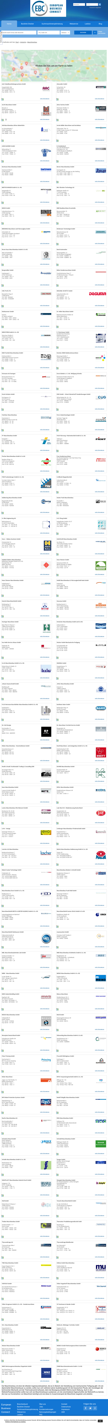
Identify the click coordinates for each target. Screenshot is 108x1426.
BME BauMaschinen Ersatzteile (66, 208)
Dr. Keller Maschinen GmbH (65, 311)
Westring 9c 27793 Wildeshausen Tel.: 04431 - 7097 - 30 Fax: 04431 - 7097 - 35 (63, 1227)
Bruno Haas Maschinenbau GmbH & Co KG (15, 249)
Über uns (42, 1404)
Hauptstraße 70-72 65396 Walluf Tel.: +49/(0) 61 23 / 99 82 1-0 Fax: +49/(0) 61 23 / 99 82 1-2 (65, 1310)
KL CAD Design (6, 725)
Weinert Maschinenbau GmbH (11, 1345)
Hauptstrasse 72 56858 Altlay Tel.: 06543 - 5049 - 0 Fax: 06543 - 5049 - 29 (63, 669)
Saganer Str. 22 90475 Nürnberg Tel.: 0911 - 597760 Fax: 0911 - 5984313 (63, 1330)
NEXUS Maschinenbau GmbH (11, 1015)
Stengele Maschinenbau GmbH (66, 1180)
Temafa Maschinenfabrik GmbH (66, 1201)
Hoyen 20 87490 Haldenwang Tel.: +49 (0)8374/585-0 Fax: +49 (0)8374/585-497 (64, 855)
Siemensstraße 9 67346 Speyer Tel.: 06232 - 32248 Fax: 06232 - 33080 (7, 172)
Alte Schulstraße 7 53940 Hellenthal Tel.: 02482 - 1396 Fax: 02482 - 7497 (7, 255)
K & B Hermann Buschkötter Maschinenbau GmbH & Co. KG (20, 704)
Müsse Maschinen (62, 994)
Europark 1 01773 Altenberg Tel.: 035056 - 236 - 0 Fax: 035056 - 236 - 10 (8, 441)
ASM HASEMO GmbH (8, 146)
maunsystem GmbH (63, 932)
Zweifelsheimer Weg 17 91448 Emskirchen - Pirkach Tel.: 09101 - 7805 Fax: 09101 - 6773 (65, 276)
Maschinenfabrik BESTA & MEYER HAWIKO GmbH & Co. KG (20, 911)
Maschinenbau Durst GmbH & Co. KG (13, 890)
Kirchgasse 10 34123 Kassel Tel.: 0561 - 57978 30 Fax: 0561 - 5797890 (8, 400)
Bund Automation (62, 249)
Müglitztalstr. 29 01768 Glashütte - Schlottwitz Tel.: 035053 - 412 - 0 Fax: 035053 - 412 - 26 (65, 958)
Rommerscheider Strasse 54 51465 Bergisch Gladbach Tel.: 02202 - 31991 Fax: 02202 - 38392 (65, 379)
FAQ (40, 1415)
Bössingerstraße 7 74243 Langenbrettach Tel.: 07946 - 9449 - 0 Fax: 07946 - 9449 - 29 (63, 358)
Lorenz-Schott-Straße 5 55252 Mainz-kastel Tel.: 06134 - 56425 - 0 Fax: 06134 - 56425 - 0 (9, 793)
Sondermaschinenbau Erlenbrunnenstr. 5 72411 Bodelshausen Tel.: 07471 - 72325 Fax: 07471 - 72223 (63, 337)
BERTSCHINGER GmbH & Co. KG (12, 187)
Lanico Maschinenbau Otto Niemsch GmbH (15, 808)
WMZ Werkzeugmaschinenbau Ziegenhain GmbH (16, 1366)
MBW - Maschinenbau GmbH (10, 973)
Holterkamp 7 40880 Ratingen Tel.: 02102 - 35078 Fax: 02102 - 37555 (7, 586)
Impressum (65, 1409)
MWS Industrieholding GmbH (10, 994)
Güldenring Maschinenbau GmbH (12, 497)
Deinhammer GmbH (8, 311)
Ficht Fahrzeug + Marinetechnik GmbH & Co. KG (71, 435)
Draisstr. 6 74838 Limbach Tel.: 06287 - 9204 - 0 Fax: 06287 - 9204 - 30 (63, 689)
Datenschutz (66, 1407)
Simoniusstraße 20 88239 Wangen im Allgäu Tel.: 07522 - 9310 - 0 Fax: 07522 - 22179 (64, 565)
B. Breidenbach (61, 146)
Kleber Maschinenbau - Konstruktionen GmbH (15, 746)
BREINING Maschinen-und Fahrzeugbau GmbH (16, 229)
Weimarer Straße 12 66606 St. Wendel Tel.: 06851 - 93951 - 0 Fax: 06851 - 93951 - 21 (63, 110)
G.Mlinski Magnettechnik (64, 477)
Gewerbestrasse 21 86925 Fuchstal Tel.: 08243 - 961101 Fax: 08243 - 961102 (8, 751)
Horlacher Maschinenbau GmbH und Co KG (70, 622)
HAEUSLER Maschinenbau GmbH (67, 539)
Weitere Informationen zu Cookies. (15, 1422)
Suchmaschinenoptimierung (52, 24)
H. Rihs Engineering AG (9, 518)
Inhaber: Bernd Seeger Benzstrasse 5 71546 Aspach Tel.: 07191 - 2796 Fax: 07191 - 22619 (63, 1164)
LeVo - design (6, 828)
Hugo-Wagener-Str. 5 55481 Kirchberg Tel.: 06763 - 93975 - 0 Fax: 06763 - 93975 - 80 (9, 1268)
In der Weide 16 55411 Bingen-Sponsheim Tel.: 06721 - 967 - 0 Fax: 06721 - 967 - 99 (9, 979)
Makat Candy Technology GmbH (11, 870)
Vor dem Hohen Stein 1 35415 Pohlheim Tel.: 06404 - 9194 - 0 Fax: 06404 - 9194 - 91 (9, 482)
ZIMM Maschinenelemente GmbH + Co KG (69, 1366)
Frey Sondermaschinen (64, 456)
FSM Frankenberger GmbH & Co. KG (13, 477)
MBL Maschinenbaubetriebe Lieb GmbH (14, 952)
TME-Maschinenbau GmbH (10, 1263)
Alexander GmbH (62, 84)
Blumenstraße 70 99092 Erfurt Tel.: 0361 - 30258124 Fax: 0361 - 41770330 (63, 214)
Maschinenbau (32, 42)
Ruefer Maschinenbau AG (9, 1118)
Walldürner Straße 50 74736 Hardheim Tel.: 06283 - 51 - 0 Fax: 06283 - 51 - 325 (63, 917)
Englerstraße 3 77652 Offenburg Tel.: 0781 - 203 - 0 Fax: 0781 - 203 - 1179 (63, 979)
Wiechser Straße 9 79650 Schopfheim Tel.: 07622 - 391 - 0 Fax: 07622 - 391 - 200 (8, 338)
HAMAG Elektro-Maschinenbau (11, 560)
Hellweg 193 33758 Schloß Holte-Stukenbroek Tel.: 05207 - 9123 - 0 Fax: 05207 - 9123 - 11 (66, 1124)
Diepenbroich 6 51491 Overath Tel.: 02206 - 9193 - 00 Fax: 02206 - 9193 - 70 (63, 1351)
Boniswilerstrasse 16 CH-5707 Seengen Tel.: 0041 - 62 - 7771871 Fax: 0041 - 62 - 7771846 (9, 379)
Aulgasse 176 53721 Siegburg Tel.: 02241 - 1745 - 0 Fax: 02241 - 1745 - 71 (8, 1186)
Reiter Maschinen (7, 1077)
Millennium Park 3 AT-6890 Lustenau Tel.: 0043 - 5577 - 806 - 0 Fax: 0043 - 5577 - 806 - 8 (64, 1372)
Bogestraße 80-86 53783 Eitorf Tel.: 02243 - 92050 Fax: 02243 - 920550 (8, 503)
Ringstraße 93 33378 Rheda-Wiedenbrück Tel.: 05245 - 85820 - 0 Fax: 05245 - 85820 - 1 (65, 731)
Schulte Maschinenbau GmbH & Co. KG (14, 1159)
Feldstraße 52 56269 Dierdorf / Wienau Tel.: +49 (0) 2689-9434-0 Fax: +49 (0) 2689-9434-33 (9, 875)
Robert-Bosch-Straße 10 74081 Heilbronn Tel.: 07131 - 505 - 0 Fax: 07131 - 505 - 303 (9, 669)
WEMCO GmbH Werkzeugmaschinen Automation (71, 1345)
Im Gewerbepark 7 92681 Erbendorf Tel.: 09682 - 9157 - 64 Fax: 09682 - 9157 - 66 (8, 131)
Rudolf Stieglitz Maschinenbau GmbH (68, 1097)
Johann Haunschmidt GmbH (10, 684)
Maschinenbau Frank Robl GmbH (66, 890)
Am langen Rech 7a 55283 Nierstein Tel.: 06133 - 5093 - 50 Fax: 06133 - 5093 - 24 (8, 772)
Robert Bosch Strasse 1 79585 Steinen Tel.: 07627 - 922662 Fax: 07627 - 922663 (9, 1206)
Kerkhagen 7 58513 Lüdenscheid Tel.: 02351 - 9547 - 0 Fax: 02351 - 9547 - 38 (63, 1061)
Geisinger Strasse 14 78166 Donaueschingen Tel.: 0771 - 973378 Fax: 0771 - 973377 (9, 834)
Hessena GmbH (61, 601)
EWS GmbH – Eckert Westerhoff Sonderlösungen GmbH (73, 394)
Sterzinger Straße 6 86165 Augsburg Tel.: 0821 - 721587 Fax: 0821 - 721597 (62, 896)
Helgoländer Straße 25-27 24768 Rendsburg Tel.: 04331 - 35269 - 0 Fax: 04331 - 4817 (64, 524)
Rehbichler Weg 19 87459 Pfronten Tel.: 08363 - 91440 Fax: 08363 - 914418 (63, 710)
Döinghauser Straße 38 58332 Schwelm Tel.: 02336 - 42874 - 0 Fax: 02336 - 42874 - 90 (9, 1041)
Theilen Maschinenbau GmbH (11, 1221)
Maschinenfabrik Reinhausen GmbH (13, 932)
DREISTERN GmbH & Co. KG (10, 332)
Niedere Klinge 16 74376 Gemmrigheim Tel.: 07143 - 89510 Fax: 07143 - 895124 (8, 462)
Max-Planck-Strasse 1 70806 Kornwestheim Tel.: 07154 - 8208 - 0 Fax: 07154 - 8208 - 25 (8, 627)
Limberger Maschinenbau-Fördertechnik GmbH (71, 828)
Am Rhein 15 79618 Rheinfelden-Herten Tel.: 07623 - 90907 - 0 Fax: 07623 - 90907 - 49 (64, 544)
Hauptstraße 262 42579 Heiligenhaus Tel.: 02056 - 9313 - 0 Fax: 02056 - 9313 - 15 (8, 89)
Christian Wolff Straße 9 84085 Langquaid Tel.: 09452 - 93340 (64, 936)
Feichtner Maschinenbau (9, 415)
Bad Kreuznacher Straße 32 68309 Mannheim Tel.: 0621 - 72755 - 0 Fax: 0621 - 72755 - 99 (65, 317)
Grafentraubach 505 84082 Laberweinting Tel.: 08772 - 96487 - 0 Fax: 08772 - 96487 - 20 (63, 751)
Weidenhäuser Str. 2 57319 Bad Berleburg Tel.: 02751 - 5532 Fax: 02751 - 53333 (63, 999)
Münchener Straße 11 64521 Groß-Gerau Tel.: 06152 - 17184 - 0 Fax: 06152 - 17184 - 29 (9, 1351)
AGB (63, 1412)
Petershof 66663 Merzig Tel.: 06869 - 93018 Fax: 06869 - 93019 (62, 586)
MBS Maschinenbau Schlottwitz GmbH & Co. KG (71, 952)
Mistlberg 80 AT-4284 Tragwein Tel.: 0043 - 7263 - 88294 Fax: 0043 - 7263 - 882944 (9, 689)
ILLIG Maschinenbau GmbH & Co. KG (13, 663)
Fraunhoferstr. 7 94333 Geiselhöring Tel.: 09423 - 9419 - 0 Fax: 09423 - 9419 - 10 (63, 834)
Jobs (41, 1407)
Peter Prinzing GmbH (8, 1056)
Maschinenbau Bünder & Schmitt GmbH (69, 870)
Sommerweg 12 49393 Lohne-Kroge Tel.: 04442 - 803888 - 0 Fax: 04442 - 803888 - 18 (9, 1310)
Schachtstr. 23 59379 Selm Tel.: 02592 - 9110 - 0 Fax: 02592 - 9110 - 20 (63, 89)
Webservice (74, 24)
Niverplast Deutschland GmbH (11, 1035)
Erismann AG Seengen (8, 373)
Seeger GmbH (61, 1159)
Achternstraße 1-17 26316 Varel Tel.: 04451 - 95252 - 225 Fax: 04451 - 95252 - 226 (9, 1227)
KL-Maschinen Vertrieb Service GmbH (68, 725)
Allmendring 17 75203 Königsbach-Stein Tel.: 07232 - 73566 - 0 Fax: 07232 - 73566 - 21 (9, 151)
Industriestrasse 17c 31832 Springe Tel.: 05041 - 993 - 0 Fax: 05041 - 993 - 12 (8, 214)
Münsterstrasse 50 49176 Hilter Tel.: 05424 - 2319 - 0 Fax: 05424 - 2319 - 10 (63, 234)
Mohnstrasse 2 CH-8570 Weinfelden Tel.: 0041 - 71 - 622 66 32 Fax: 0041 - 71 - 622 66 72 (9, 524)
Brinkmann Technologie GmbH (66, 229)
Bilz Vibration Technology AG (65, 187)
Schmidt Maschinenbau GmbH (66, 1139)
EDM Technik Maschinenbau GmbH (12, 353)
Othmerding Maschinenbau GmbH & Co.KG (70, 1035)
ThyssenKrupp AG (7, 1242)
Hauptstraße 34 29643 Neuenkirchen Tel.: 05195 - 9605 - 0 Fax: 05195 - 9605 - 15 (63, 813)
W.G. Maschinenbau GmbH (10, 1325)
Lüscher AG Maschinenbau (10, 849)
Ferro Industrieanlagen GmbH (66, 415)
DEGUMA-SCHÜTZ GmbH (64, 291)
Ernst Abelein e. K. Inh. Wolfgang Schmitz (69, 373)
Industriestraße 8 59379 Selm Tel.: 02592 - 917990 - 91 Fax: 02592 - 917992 (64, 482)
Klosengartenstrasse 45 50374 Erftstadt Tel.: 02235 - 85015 (64, 1019)
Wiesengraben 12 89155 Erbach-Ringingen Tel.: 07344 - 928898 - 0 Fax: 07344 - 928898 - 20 (64, 255)
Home (9, 24)
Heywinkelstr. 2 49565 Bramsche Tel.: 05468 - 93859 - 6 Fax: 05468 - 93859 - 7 (8, 1330)
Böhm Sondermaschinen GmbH (66, 270)
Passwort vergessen (95, 7)
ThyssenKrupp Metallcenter (65, 1242)
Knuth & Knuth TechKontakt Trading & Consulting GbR (18, 766)
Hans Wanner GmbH (63, 560)
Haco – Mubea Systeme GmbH (11, 539)
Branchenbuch (22, 1404)
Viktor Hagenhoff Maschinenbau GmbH (68, 1283)
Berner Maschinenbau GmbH (65, 167)
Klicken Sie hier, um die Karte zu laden (54, 65)
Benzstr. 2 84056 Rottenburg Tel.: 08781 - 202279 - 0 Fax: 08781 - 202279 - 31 (9, 110)
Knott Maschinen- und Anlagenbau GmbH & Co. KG (72, 746)
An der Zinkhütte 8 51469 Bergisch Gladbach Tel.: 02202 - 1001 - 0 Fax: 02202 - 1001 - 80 (64, 1206)
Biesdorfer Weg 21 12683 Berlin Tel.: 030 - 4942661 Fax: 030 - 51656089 (8, 296)
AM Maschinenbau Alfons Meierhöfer (13, 125)
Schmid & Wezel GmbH (9, 1139)
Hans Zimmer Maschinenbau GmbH (12, 580)
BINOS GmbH (6, 208)
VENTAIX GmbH (7, 1283)
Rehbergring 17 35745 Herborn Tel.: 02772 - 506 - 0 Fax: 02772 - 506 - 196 (8, 606)
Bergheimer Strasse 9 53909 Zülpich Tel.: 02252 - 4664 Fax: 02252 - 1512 (63, 875)
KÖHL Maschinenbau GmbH (65, 787)
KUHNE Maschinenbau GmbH (65, 766)
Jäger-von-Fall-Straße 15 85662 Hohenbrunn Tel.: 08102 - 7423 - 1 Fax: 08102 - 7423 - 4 (9, 1082)
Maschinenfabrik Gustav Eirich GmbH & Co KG (71, 911)
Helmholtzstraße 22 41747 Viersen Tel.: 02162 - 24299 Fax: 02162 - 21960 (62, 1289)
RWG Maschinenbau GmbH (65, 1118)
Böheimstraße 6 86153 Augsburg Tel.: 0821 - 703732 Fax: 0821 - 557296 (62, 1103)
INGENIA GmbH (61, 663)
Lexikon (88, 24)
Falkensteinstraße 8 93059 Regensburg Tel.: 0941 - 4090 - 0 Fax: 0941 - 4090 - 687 (8, 937)
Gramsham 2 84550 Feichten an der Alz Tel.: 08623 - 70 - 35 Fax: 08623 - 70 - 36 (9, 420)
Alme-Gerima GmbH (63, 105)
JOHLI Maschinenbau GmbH (65, 684)
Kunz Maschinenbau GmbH (10, 787)
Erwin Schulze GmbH (8, 394)
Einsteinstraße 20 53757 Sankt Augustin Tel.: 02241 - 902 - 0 (63, 771)
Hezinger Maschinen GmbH (10, 622)
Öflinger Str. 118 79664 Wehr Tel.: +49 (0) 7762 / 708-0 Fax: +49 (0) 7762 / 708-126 (65, 1082)
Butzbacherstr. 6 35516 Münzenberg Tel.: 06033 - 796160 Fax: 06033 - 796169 (63, 606)
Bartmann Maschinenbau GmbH (11, 167)
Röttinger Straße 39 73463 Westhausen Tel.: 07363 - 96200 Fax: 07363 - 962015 (63, 1144)
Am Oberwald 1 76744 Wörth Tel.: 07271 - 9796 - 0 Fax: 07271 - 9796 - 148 (63, 1248)
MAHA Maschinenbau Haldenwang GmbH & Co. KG (72, 849)
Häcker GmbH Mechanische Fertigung (68, 642)
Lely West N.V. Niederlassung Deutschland (69, 808)
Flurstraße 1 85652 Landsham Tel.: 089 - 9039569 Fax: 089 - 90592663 (63, 503)
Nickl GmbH (60, 1015)
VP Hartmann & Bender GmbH (66, 1304)
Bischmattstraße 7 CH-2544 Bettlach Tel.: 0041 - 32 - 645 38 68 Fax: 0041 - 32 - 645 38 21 (9, 1124)
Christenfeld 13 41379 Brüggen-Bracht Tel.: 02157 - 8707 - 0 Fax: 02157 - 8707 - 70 (8, 544)
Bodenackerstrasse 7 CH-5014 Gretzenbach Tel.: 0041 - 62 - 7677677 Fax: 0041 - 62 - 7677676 (9, 855)
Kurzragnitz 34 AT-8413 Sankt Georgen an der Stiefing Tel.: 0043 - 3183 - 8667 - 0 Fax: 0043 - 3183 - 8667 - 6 (68, 172)
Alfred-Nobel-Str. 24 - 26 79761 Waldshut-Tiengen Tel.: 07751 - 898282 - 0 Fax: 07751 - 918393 (64, 400)
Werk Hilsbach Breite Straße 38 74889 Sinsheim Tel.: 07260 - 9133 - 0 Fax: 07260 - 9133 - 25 (8, 1144)
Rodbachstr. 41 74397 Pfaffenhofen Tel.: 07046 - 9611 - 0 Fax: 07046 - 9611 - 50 (8, 896)
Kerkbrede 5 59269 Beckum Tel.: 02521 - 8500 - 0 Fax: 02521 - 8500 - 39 (8, 710)
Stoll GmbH (5, 1201)
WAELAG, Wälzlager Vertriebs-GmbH (68, 1325)
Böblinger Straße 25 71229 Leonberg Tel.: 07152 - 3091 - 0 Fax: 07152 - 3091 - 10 (63, 193)
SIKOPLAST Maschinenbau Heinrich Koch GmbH (16, 1180)
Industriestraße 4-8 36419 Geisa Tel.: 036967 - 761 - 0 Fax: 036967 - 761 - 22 (63, 296)
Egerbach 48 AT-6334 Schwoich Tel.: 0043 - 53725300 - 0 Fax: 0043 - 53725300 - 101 (10, 999)
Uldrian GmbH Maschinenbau (65, 1263)
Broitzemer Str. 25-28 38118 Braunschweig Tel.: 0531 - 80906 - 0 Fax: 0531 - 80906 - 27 (8, 813)
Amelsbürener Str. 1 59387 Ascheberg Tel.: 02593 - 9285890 (63, 1040)
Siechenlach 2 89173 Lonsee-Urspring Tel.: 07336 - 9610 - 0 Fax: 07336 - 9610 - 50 (9, 1061)
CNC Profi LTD (6, 291)
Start (17, 42)
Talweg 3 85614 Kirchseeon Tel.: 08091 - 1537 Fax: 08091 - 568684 (63, 441)
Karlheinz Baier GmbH (63, 704)
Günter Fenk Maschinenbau (65, 497)
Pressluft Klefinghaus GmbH (65, 1056)
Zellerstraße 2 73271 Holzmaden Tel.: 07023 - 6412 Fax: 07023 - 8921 (62, 627)
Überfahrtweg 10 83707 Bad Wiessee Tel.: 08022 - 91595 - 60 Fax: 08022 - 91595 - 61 (9, 1103)
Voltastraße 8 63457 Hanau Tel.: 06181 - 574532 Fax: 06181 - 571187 (8, 1020)
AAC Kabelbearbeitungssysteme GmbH (14, 84)
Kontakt (64, 1404)
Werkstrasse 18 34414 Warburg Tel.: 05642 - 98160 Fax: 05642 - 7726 (7, 1165)
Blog (100, 24)
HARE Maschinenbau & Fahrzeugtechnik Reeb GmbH (73, 580)
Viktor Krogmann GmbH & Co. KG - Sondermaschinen (18, 1304)
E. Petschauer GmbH (63, 332)
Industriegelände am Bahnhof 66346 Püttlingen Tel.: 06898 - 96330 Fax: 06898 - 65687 (11, 917)
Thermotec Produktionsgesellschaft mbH (69, 1221)
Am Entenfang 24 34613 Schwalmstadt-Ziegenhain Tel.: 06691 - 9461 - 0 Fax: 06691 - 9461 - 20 (12, 1372)
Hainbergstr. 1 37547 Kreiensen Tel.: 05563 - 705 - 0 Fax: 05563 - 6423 (7, 276)
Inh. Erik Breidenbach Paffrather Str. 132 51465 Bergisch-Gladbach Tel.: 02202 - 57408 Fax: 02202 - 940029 (64, 151)
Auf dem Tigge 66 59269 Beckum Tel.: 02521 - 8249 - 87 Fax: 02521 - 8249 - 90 (63, 420)
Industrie (23, 42)
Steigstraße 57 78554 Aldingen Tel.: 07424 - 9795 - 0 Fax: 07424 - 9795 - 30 (8, 193)
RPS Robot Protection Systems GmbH (13, 1097)
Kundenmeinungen (46, 1409)
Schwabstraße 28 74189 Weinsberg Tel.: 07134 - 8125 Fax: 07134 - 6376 (62, 648)
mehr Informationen (44, 98)
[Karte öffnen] (2, 100)
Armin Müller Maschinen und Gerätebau (69, 125)
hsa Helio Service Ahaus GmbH (11, 642)
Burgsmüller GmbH (7, 270)
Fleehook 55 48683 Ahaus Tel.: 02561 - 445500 (8, 647)
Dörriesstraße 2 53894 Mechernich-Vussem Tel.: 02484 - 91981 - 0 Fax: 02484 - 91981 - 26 (10, 358)
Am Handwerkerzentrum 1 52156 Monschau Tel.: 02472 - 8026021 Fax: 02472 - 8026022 (9, 1289)
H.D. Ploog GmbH (62, 518)
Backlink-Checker (27, 24)
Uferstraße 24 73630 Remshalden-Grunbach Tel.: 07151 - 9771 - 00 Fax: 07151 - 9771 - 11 (11, 234)
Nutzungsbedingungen (47, 1412)
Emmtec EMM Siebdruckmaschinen (67, 353)
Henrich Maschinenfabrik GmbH (11, 601)
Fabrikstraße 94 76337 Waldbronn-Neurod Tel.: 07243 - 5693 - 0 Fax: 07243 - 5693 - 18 (64, 1268)
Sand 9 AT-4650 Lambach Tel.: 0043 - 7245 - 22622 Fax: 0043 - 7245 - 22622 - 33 (10, 317)
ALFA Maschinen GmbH (9, 105)
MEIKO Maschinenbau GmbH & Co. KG (68, 973)
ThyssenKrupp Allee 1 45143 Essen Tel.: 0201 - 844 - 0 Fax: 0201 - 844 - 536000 (9, 1248)
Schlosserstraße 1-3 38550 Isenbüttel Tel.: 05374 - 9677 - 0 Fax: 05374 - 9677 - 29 (8, 958)
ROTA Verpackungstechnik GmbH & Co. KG (70, 1077)
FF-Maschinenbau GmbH (9, 435)
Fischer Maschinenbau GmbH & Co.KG (13, 456)
